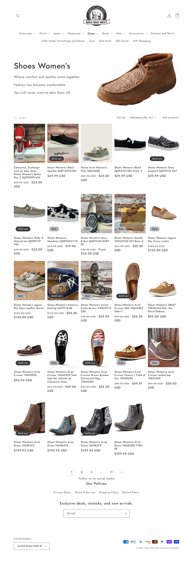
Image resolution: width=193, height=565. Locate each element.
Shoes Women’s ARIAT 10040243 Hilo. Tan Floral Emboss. (162, 308)
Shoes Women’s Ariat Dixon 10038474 (60, 444)
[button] (18, 16)
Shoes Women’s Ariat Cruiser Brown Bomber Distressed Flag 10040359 (95, 376)
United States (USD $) (30, 546)
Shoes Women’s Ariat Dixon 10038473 (27, 444)
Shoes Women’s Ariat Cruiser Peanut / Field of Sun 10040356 (130, 375)
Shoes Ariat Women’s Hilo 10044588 (94, 169)
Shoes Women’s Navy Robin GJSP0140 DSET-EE (95, 241)
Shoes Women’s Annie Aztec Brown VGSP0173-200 (96, 308)
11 (111, 472)
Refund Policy (130, 492)
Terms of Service (85, 492)
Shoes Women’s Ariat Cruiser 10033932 (27, 373)
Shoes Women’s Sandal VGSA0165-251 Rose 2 (128, 239)
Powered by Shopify (170, 548)
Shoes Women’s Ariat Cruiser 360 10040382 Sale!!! (128, 308)
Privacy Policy (62, 492)
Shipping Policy (109, 492)
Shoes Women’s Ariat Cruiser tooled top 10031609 (161, 375)
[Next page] (121, 472)
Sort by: (121, 117)
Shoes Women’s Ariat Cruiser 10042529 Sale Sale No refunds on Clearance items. (62, 376)
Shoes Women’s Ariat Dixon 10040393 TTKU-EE (128, 445)
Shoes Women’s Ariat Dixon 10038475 (94, 444)
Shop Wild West (152, 548)
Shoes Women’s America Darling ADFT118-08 (62, 306)
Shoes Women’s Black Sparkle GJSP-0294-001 (62, 169)
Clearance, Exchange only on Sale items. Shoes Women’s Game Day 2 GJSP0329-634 (27, 172)
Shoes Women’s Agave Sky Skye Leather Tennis (29, 306)
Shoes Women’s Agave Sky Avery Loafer (162, 239)
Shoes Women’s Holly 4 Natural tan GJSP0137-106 (28, 241)
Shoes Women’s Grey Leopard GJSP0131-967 (162, 169)
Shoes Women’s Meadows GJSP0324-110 (62, 239)
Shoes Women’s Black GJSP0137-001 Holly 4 (128, 169)
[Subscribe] (125, 513)
